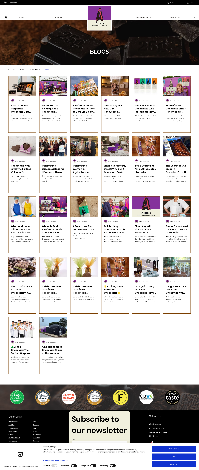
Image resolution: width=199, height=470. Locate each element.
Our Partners (13, 428)
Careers (11, 434)
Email (74, 439)
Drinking (36, 425)
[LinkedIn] (157, 436)
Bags (34, 428)
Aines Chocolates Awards (30, 69)
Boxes (35, 431)
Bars (34, 422)
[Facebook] (153, 436)
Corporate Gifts (14, 438)
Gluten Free (37, 434)
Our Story (11, 425)
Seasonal (36, 438)
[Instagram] (150, 436)
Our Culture (12, 431)
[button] (191, 3)
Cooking (36, 441)
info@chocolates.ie (155, 424)
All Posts (11, 69)
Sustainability (13, 422)
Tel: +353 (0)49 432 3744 (156, 428)
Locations (13, 2)
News (47, 69)
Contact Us (12, 441)
